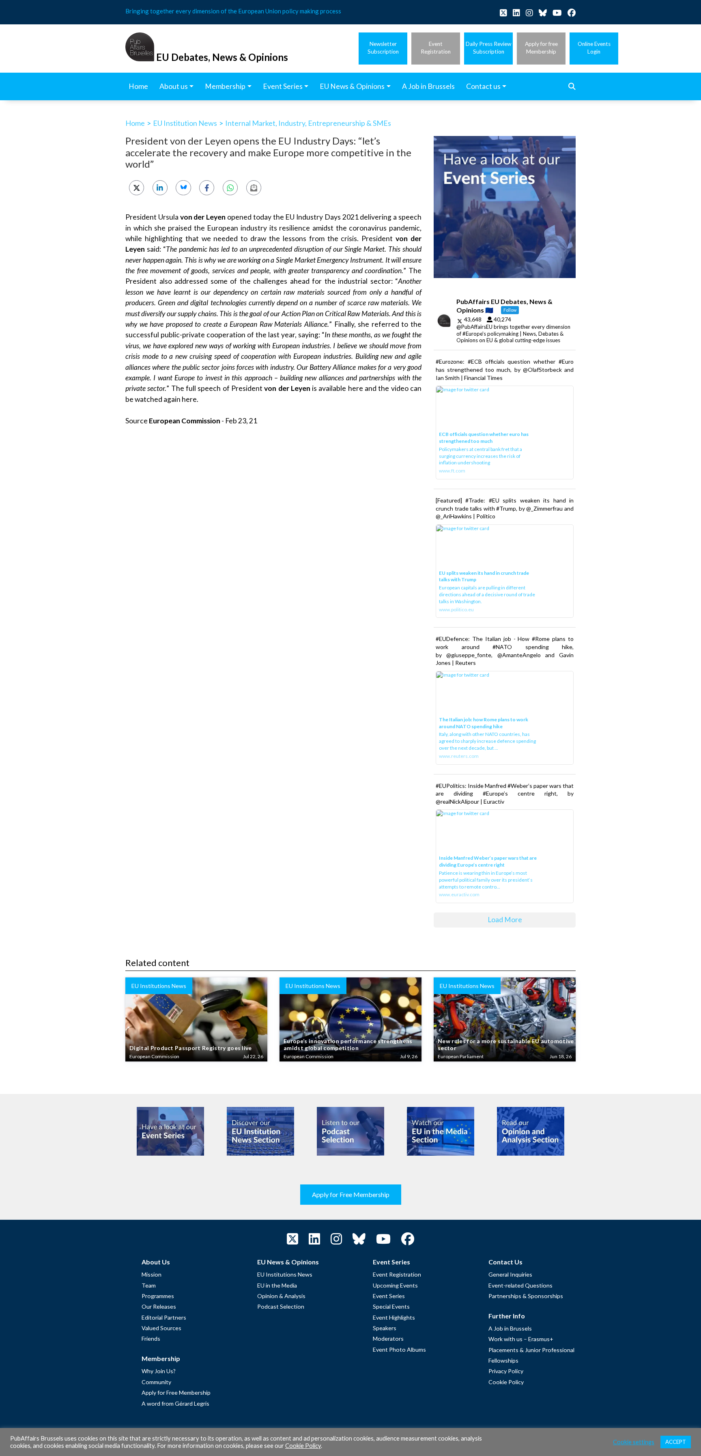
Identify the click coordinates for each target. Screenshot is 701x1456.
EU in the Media (277, 1285)
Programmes (158, 1295)
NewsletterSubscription (383, 48)
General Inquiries (510, 1274)
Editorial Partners (164, 1317)
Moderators (388, 1338)
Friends (151, 1338)
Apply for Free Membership (350, 1194)
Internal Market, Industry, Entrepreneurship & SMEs (308, 123)
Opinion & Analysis (281, 1295)
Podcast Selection (280, 1306)
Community (156, 1381)
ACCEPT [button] (675, 1442)
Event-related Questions (520, 1285)
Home (135, 123)
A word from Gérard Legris (175, 1403)
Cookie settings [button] (633, 1442)
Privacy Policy (505, 1371)
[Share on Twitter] (136, 187)
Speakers (384, 1327)
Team (149, 1285)
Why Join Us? (159, 1371)
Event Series (389, 1295)
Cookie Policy (506, 1381)
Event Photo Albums (399, 1349)
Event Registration (397, 1274)
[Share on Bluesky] (183, 187)
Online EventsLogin (594, 48)
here (355, 388)
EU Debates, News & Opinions (222, 57)
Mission (151, 1274)
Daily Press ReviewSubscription (488, 48)
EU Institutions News (284, 1274)
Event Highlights (394, 1317)
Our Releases (159, 1306)
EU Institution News (185, 123)
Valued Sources (161, 1327)
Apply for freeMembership (541, 48)
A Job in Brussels (510, 1328)
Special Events (391, 1306)
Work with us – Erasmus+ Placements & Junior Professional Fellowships (531, 1349)
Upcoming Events (395, 1285)
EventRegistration (436, 48)
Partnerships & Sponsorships (525, 1295)
